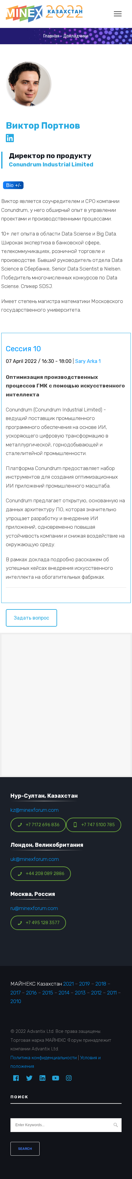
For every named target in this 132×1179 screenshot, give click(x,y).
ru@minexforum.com (34, 908)
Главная (51, 36)
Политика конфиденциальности (43, 1057)
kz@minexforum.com (34, 810)
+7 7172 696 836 (43, 824)
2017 (15, 993)
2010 (15, 1001)
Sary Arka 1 (88, 361)
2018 (100, 984)
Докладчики (75, 36)
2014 (64, 993)
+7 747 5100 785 (98, 824)
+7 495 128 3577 (43, 922)
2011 (112, 993)
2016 (31, 993)
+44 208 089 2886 (45, 873)
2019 (84, 984)
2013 (80, 993)
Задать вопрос (31, 618)
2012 (96, 993)
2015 (47, 993)
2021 (68, 984)
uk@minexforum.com (34, 859)
